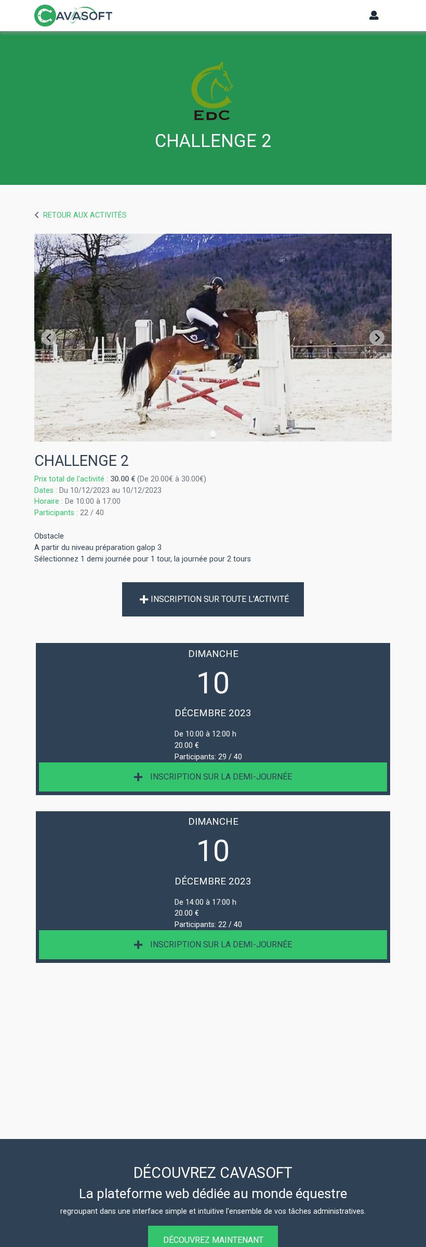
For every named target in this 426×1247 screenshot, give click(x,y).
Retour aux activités (85, 215)
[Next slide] (376, 337)
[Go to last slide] (49, 337)
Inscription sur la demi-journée (221, 777)
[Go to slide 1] (213, 434)
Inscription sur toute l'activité (220, 599)
